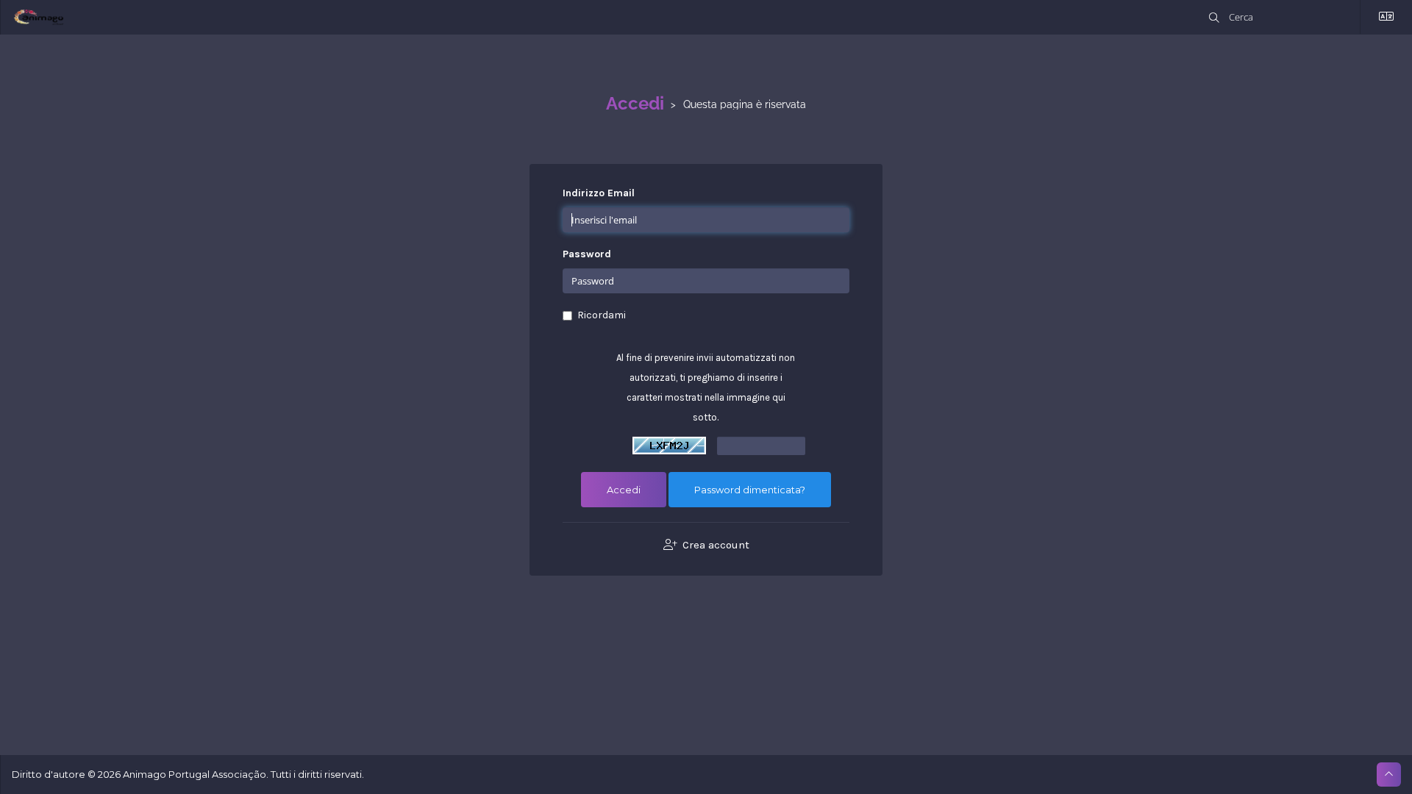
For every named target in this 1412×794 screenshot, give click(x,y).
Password (587, 254)
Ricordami (601, 315)
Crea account (714, 544)
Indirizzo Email (599, 193)
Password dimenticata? (749, 490)
